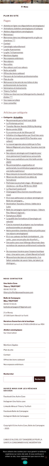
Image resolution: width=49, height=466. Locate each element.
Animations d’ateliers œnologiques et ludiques (23, 29)
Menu (26, 7)
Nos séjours (9, 61)
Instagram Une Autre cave (14, 401)
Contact (7, 43)
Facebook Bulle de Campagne (16, 411)
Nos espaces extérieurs (13, 58)
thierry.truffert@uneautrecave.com (18, 292)
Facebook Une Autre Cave (14, 396)
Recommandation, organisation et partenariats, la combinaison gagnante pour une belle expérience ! (24, 168)
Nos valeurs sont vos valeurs (15, 67)
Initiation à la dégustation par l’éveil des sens (25, 135)
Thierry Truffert (10, 91)
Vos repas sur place (12, 100)
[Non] (46, 457)
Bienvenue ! (8, 34)
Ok (25, 462)
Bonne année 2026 (14, 129)
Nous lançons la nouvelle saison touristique (24, 174)
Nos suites (8, 64)
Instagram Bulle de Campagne (16, 416)
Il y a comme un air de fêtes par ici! (20, 132)
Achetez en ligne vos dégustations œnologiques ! (24, 26)
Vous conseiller (10, 103)
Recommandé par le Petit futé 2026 (21, 120)
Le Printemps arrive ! (15, 123)
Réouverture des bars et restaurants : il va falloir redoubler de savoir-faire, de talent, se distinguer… (24, 260)
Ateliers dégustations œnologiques (18, 31)
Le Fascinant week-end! (16, 189)
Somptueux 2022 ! (14, 216)
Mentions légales (11, 55)
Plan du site (8, 79)
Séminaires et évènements (15, 88)
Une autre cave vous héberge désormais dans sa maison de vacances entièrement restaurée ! (25, 245)
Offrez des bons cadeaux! (14, 73)
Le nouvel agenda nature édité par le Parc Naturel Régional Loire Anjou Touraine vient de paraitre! (25, 147)
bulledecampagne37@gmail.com (17, 307)
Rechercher (9, 374)
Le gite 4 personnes (12, 49)
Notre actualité (10, 70)
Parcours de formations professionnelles (21, 76)
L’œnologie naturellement (14, 46)
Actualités (18, 117)
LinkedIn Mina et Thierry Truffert (17, 406)
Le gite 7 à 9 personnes (13, 52)
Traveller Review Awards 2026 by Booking (23, 126)
